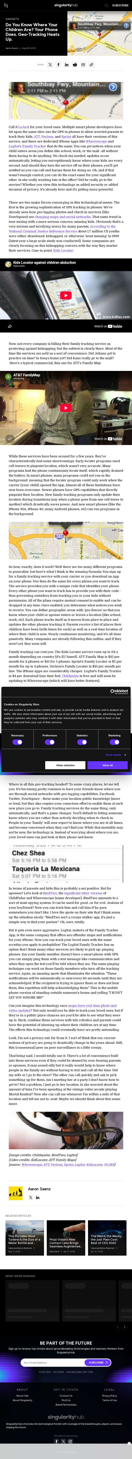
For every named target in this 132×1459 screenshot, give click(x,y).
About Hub (22, 1395)
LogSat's (15, 146)
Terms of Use (109, 1400)
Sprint (67, 136)
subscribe (120, 5)
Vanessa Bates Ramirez (20, 1248)
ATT (37, 136)
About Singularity (22, 1400)
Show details (113, 754)
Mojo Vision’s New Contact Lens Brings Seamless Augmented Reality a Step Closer (65, 1245)
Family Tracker (34, 146)
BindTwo (50, 893)
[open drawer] (6, 5)
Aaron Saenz (12, 48)
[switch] (50, 742)
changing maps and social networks (63, 217)
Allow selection (65, 765)
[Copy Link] (91, 64)
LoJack (24, 127)
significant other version (83, 893)
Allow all (107, 765)
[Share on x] (50, 64)
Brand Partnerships (66, 1404)
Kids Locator (63, 250)
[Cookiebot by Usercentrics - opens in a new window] (113, 692)
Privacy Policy (109, 1395)
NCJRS (109, 1164)
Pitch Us (66, 1400)
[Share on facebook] (58, 64)
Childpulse (71, 676)
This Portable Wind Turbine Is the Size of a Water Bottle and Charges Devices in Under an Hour (24, 1243)
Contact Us (66, 1395)
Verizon (47, 136)
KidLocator (94, 1164)
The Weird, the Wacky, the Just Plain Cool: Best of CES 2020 (106, 1239)
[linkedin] (37, 1197)
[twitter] (31, 1197)
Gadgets (12, 19)
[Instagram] (70, 1441)
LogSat (80, 1164)
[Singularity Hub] (66, 5)
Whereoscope (97, 141)
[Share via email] (83, 64)
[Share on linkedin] (66, 64)
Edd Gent (54, 1251)
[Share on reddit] (75, 64)
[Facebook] (56, 1441)
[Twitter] (63, 1441)
